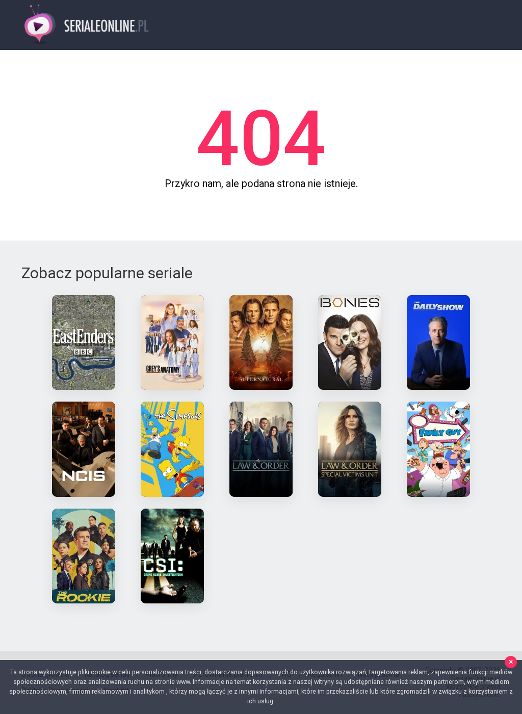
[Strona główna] (86, 25)
